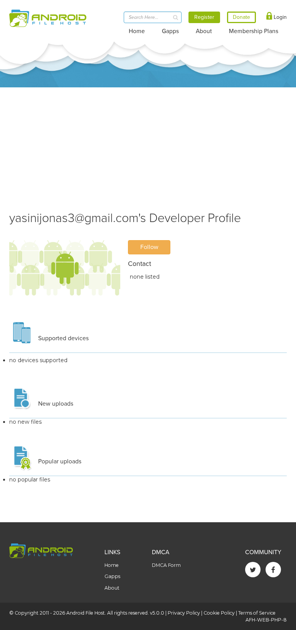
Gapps (170, 31)
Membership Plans (253, 31)
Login (279, 17)
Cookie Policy (219, 613)
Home (137, 31)
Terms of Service (257, 613)
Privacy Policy (184, 613)
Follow (149, 247)
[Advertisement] (148, 145)
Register (204, 17)
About (204, 31)
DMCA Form (166, 565)
